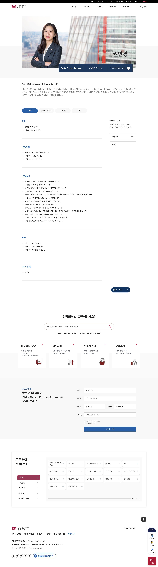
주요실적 (63, 110)
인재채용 (136, 1)
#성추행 (75, 333)
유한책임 (48, 534)
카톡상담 (152, 545)
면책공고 (39, 534)
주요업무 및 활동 (46, 110)
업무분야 (99, 7)
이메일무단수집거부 (59, 534)
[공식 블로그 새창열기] (17, 556)
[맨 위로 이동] (143, 519)
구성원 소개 (112, 7)
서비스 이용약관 (16, 534)
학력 (79, 110)
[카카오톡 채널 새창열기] (21, 556)
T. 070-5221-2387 (118, 68)
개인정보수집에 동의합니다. (93, 421)
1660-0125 (123, 1)
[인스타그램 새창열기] (29, 556)
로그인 (91, 1)
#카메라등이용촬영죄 (93, 333)
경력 (29, 110)
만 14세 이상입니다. (91, 423)
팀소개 (73, 7)
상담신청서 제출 (110, 429)
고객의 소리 (109, 1)
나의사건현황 (99, 1)
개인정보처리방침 (29, 534)
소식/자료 (126, 7)
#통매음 (82, 333)
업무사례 (86, 7)
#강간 (60, 333)
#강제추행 (67, 333)
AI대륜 (144, 1)
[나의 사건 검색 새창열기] (13, 556)
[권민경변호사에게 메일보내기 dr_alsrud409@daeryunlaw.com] (128, 68)
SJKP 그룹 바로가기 (130, 528)
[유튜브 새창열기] (25, 556)
